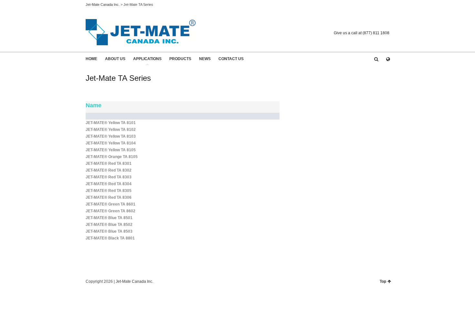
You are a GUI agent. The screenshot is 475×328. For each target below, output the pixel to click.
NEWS (205, 59)
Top (383, 281)
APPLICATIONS (147, 59)
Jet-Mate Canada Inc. (103, 4)
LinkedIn (385, 23)
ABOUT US (115, 59)
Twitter (376, 23)
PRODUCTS (180, 59)
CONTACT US (231, 59)
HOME (91, 59)
